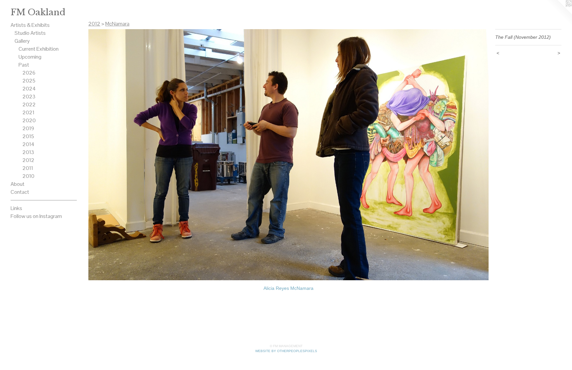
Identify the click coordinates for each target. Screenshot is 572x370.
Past (24, 64)
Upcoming (30, 56)
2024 (29, 88)
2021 (28, 112)
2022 (29, 104)
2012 (28, 160)
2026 (29, 72)
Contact (20, 191)
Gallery (22, 40)
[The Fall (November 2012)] (288, 154)
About (17, 184)
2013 (28, 152)
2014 (28, 144)
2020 (29, 120)
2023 (29, 96)
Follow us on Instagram (36, 216)
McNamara (117, 23)
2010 (28, 176)
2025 (29, 80)
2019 (28, 128)
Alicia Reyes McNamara (288, 288)
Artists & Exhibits (30, 25)
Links (16, 208)
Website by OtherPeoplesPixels (286, 351)
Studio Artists (30, 32)
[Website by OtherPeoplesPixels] (559, 13)
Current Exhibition (39, 48)
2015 (28, 136)
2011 (28, 168)
